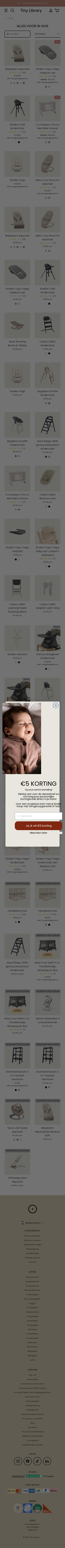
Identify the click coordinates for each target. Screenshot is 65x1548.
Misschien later (38, 833)
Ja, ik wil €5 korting (39, 826)
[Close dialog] (55, 705)
